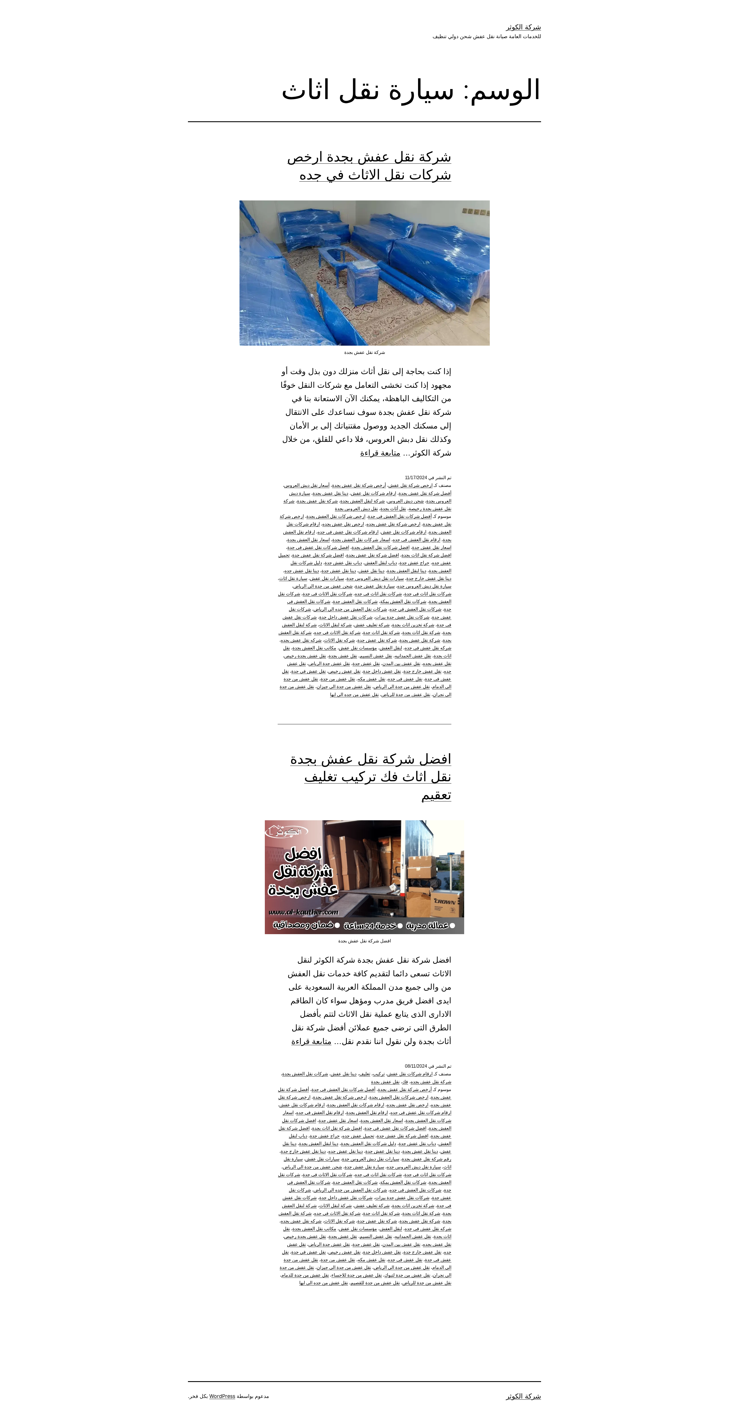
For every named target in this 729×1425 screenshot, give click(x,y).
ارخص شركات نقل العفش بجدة (335, 516)
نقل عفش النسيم (376, 655)
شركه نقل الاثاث (339, 640)
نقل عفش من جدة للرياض (405, 694)
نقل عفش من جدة (338, 678)
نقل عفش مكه (371, 678)
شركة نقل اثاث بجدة (421, 632)
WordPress (222, 1396)
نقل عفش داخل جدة (382, 671)
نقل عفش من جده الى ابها (354, 694)
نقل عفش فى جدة (308, 671)
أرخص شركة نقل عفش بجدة (359, 485)
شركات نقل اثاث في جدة (427, 593)
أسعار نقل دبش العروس (306, 485)
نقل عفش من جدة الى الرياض (402, 686)
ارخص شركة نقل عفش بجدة (340, 1097)
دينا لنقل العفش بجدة (406, 570)
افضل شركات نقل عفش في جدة (318, 547)
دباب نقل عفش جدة (343, 562)
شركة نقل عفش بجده (431, 1081)
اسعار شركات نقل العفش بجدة (361, 539)
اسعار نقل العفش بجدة (308, 539)
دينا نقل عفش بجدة (330, 493)
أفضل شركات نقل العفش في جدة (400, 516)
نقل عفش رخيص (344, 671)
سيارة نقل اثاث (293, 578)
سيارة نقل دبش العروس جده (424, 586)
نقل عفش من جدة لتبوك (407, 1275)
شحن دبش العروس (405, 501)
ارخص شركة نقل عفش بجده (393, 524)
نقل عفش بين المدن (401, 663)
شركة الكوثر (523, 27)
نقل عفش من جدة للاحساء (356, 1275)
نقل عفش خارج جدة (422, 671)
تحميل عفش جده (358, 1135)
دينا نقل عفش (371, 570)
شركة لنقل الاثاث (335, 624)
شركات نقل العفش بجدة (305, 1073)
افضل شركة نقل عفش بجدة (372, 555)
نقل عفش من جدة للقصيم (375, 1282)
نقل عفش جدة (366, 663)
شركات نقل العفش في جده (415, 609)
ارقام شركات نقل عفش (373, 493)
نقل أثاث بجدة (393, 508)
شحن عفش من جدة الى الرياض (323, 586)
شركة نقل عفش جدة (377, 640)
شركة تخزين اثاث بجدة (413, 624)
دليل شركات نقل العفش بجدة (368, 1143)
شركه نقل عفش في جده (428, 647)
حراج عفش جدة (414, 562)
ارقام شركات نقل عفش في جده (348, 532)
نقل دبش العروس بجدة (356, 508)
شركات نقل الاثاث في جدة (327, 593)
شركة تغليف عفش (372, 624)
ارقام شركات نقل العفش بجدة (355, 1104)
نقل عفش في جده (405, 678)
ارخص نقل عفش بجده (343, 524)
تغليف (364, 1073)
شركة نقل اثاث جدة (381, 632)
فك (405, 1081)
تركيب (379, 1073)
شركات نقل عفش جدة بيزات (402, 617)
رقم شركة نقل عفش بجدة (426, 1159)
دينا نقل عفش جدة (339, 570)
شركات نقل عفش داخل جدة (345, 617)
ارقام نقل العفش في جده (416, 539)
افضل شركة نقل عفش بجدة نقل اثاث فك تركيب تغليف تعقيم (370, 776)
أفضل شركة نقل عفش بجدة (425, 493)
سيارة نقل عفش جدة (375, 586)
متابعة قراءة (380, 452)
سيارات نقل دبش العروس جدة (375, 578)
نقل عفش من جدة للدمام (305, 1275)
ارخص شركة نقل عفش (410, 485)
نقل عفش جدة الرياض (329, 663)
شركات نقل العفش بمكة (403, 601)
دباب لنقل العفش (380, 562)
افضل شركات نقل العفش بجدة (380, 547)
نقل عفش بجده (437, 663)
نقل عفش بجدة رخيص (305, 655)
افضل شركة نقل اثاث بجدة (426, 555)
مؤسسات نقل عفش (358, 647)
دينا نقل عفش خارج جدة (428, 578)
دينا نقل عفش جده (301, 570)
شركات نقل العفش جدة (355, 601)
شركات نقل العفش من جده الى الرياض (350, 609)
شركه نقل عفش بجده (301, 640)
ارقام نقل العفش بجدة (367, 1112)
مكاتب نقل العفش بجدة (314, 647)
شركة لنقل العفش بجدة (362, 501)
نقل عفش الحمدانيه (413, 655)
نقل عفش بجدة (343, 655)
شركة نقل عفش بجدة (317, 501)
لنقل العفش (391, 647)
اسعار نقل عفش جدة (431, 547)
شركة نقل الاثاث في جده (337, 632)
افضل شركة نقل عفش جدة (318, 555)
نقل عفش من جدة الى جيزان (344, 686)
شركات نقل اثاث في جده (378, 593)
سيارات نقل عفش (327, 578)
